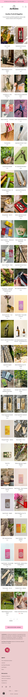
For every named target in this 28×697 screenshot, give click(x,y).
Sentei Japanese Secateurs (20, 119)
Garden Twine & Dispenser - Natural (7, 489)
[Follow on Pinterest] (10, 687)
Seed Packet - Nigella (7, 513)
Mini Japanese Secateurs (21, 288)
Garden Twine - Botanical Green (21, 390)
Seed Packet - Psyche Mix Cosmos (20, 315)
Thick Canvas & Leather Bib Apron (21, 95)
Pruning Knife (7, 143)
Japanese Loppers (7, 364)
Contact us (4, 683)
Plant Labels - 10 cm (20, 439)
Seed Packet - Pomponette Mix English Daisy (7, 564)
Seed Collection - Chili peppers (21, 539)
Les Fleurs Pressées (5, 665)
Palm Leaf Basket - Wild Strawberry (20, 240)
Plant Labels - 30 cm (7, 588)
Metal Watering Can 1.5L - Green (21, 365)
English (16, 690)
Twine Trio (7, 463)
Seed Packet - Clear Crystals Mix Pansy (20, 489)
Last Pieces (3, 667)
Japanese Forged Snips (20, 69)
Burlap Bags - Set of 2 (7, 215)
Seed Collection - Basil (7, 265)
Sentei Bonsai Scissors (21, 46)
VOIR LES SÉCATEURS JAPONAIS (14, 627)
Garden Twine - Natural (20, 588)
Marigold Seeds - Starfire (7, 439)
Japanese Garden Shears (21, 265)
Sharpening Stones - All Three (7, 190)
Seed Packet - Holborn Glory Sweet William (20, 564)
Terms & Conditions (6, 678)
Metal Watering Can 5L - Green (7, 70)
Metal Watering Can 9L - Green (7, 612)
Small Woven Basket (7, 166)
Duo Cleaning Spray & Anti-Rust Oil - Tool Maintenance (20, 340)
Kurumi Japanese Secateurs (7, 340)
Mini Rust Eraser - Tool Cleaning (7, 315)
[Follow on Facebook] (2, 687)
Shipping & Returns (5, 676)
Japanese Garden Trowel (21, 143)
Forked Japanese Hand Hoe (20, 611)
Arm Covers (7, 46)
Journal (3, 662)
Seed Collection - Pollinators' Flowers (7, 240)
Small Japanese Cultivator (21, 415)
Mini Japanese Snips (7, 538)
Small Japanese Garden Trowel (7, 415)
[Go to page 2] (17, 619)
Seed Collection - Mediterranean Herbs (7, 390)
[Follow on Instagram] (6, 687)
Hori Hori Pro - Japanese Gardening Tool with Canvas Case (7, 290)
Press (2, 669)
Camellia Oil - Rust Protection (7, 95)
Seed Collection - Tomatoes (7, 119)
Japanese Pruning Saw (20, 190)
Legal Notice (4, 680)
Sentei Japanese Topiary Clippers (20, 464)
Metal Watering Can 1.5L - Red (21, 514)
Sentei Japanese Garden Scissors (20, 215)
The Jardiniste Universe (6, 660)
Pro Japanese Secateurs (20, 166)
